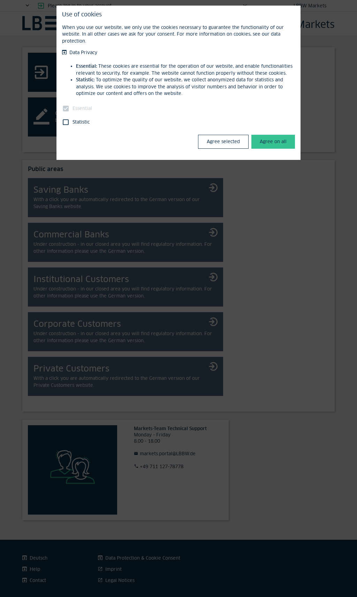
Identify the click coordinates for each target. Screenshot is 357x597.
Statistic (81, 122)
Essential (82, 108)
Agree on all (273, 141)
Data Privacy (83, 52)
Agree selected (223, 141)
